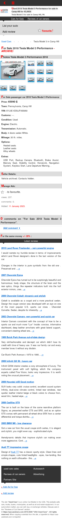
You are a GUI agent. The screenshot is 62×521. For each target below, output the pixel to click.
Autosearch (38, 468)
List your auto (10, 25)
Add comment (12, 228)
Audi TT (15, 451)
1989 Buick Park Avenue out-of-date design (23, 337)
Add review (8, 31)
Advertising (38, 474)
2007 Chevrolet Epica (12, 275)
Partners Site (10, 479)
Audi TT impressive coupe (14, 447)
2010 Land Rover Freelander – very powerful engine (27, 248)
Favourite (47, 30)
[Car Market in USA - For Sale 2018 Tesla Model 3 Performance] (13, 70)
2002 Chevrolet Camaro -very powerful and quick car (28, 316)
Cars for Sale (17, 18)
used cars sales (11, 468)
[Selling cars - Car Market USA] (4, 12)
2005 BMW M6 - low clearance (16, 423)
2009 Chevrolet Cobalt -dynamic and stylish (23, 295)
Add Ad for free (9, 486)
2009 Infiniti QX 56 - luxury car (16, 361)
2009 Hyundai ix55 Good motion (17, 381)
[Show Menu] (13, 3)
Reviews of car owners (38, 18)
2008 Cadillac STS (10, 402)
